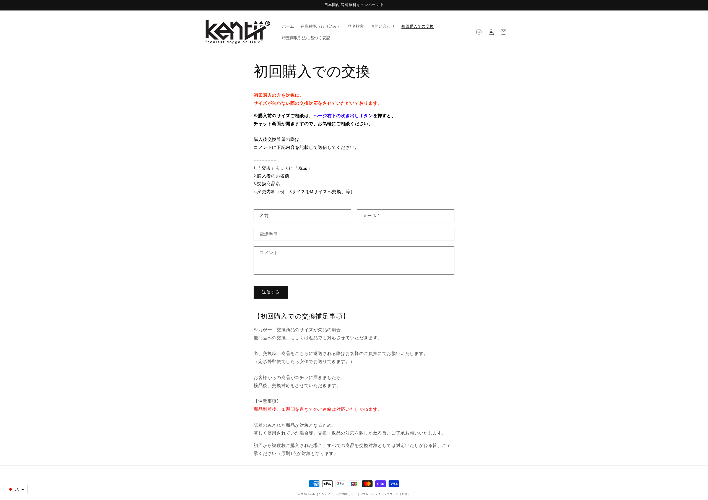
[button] (15, 489)
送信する (271, 291)
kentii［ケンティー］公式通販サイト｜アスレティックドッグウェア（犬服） (359, 494)
